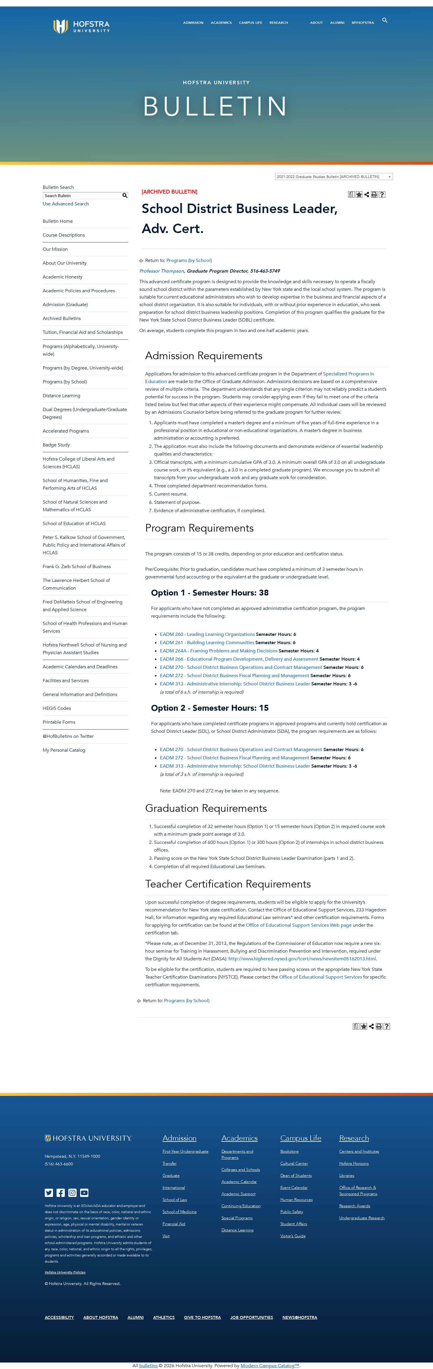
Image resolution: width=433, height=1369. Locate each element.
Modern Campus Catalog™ (270, 1366)
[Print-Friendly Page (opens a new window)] (374, 194)
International (174, 1187)
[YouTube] (84, 1195)
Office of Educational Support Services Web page (299, 925)
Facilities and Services (66, 680)
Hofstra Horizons (354, 1163)
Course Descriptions (64, 235)
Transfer (170, 1163)
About (316, 22)
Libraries (346, 1175)
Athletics (164, 1318)
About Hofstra (100, 1318)
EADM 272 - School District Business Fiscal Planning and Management (234, 675)
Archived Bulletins (62, 318)
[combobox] (334, 176)
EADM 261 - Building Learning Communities (207, 642)
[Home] (104, 26)
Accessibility (59, 1318)
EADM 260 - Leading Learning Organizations (207, 634)
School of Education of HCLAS (74, 523)
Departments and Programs (237, 1154)
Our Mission (55, 249)
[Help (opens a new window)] (382, 194)
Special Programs (237, 1218)
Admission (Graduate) (65, 304)
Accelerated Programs (66, 431)
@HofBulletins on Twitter (68, 736)
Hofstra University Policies (65, 1272)
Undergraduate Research (362, 1218)
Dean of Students (296, 1175)
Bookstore (289, 1151)
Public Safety (291, 1212)
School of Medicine (180, 1212)
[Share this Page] (366, 194)
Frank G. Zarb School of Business (77, 566)
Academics (221, 22)
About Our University (65, 263)
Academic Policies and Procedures (79, 291)
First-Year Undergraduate (186, 1151)
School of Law (175, 1200)
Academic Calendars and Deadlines (80, 667)
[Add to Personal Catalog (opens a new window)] (359, 194)
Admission (193, 22)
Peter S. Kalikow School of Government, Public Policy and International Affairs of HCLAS (84, 545)
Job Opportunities (251, 1318)
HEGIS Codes (57, 708)
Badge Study (56, 445)
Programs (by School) (65, 382)
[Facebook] (61, 1195)
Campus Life (250, 22)
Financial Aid (174, 1224)
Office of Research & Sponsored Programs (358, 1191)
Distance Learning (61, 395)
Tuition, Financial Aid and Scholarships (83, 332)
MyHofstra (363, 22)
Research (279, 22)
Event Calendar (294, 1187)
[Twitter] (49, 1195)
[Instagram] (72, 1195)
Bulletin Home (58, 221)
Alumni (337, 22)
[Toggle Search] (385, 20)
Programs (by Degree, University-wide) (83, 368)
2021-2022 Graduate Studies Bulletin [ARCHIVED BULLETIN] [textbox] (328, 176)
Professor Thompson (161, 271)
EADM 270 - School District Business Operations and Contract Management (241, 667)
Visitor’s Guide (293, 1236)
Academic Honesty (62, 277)
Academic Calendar (239, 1182)
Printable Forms (59, 722)
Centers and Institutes (359, 1151)
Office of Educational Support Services (320, 977)
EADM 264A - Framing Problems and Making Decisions (218, 651)
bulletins (148, 1366)
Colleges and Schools (241, 1169)
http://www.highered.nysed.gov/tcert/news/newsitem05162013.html (302, 959)
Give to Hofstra (202, 1318)
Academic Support (239, 1194)
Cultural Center (294, 1163)
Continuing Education (241, 1206)
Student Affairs (293, 1224)
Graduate (171, 1175)
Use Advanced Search (66, 204)
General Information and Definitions (80, 694)
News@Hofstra (299, 1318)
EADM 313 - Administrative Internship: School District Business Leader (235, 684)
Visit (166, 1236)
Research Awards (354, 1206)
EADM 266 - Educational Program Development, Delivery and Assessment (239, 659)
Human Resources (296, 1200)
